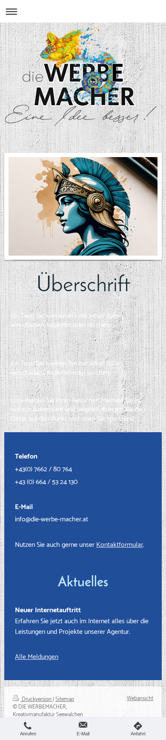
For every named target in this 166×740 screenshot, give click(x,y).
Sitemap (64, 699)
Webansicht (140, 698)
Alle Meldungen (36, 657)
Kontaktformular (119, 545)
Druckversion (36, 699)
